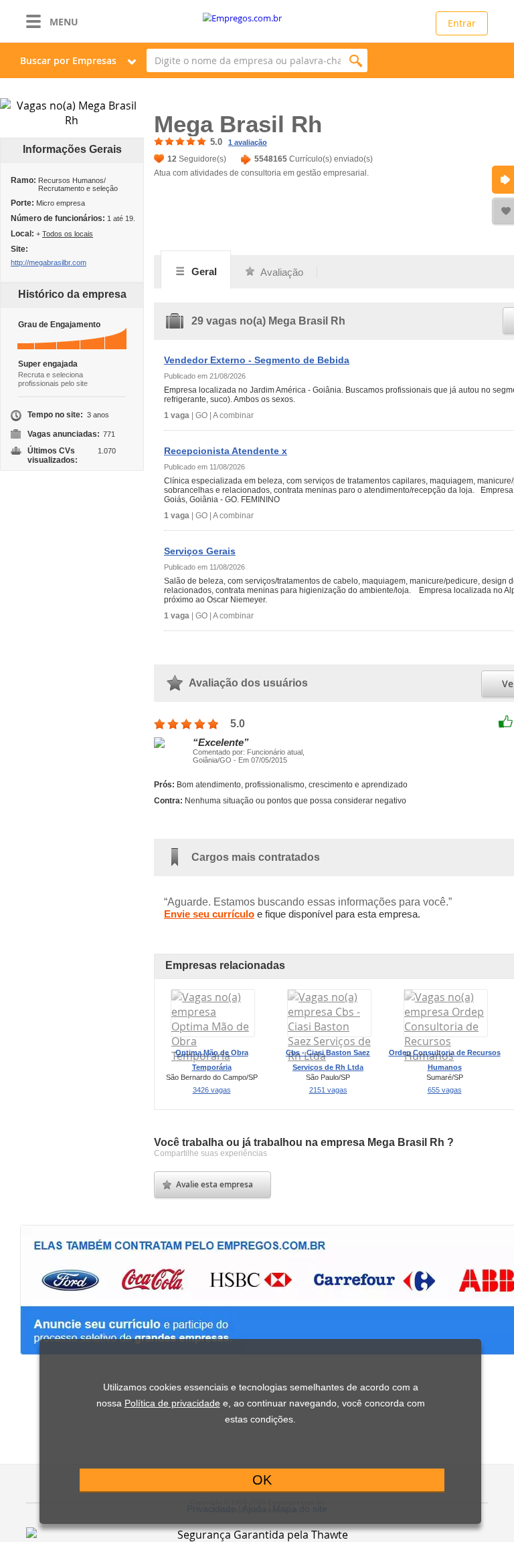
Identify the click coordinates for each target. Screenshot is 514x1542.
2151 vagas (328, 1090)
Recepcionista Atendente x (225, 450)
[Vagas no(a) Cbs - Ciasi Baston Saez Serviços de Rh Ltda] (329, 1055)
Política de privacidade (172, 1403)
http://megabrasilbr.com (48, 262)
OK (262, 1480)
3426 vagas (212, 1090)
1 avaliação (247, 142)
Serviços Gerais (200, 551)
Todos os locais (67, 234)
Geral (203, 271)
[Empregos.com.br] (257, 18)
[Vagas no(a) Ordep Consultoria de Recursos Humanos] (445, 1055)
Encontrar (355, 60)
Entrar (462, 23)
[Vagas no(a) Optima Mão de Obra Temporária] (212, 1055)
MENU (64, 21)
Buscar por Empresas (68, 60)
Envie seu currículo (209, 914)
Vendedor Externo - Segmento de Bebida (256, 360)
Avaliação (280, 272)
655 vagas (445, 1090)
